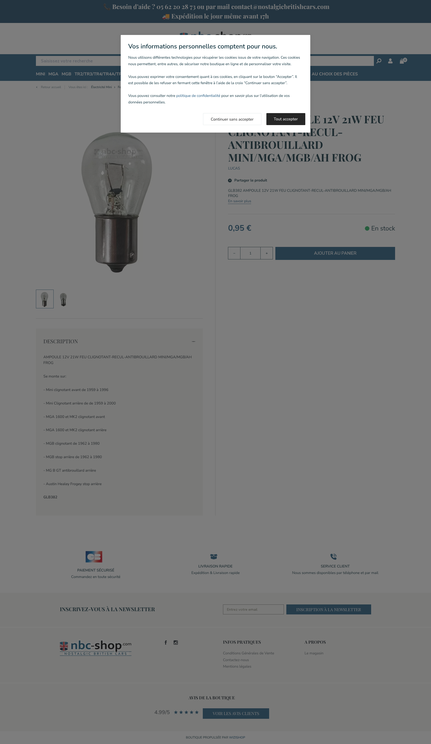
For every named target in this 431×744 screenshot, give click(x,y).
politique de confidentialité (198, 95)
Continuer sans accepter (232, 119)
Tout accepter (286, 119)
